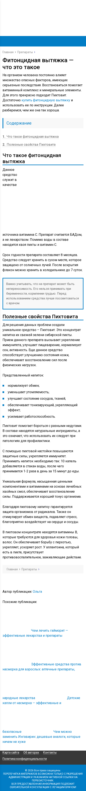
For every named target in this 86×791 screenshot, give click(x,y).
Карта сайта (11, 752)
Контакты (50, 752)
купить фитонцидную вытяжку (46, 100)
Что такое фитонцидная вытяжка (31, 137)
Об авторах (31, 752)
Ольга (37, 592)
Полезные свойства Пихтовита (29, 145)
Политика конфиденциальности (25, 758)
